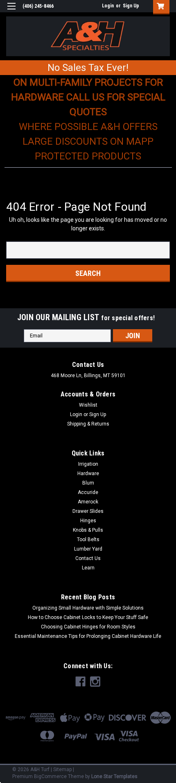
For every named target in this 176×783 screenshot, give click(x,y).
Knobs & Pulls (88, 530)
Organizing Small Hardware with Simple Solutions (88, 608)
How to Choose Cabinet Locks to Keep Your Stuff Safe (88, 617)
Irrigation (88, 464)
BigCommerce (50, 776)
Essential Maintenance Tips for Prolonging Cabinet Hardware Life (88, 636)
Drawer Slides (88, 511)
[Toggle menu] (11, 11)
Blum (88, 483)
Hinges (88, 521)
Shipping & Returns (88, 424)
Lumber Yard (88, 549)
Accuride (88, 492)
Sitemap (62, 769)
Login (108, 6)
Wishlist (88, 405)
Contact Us (88, 558)
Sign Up (131, 6)
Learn (88, 568)
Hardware (88, 473)
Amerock (88, 502)
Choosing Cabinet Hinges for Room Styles (88, 627)
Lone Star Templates (114, 776)
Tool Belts (88, 539)
